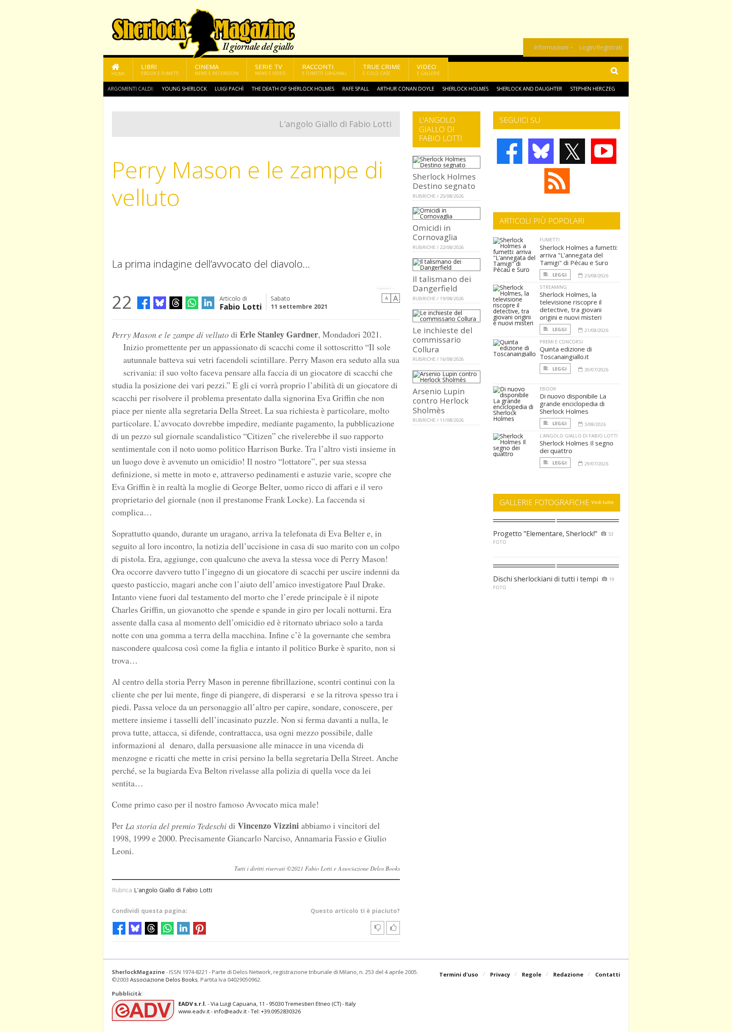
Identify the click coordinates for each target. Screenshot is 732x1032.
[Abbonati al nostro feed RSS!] (557, 180)
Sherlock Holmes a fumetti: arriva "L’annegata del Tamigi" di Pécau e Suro (579, 255)
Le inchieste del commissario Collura (442, 339)
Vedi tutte (602, 502)
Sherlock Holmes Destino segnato (444, 181)
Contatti (607, 974)
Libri (160, 69)
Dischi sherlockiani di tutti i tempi (545, 579)
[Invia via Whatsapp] (192, 303)
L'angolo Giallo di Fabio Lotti (335, 124)
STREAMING (553, 287)
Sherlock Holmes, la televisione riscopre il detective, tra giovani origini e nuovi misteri (571, 305)
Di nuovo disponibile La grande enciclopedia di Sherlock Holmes (573, 403)
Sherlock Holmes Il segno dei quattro (576, 447)
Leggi (559, 274)
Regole (531, 974)
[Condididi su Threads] (176, 303)
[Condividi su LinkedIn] (208, 303)
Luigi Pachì (229, 88)
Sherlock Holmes (465, 88)
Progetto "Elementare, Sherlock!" (545, 533)
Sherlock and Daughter (529, 88)
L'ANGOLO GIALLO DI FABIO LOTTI (579, 435)
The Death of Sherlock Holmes (293, 88)
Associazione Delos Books (164, 979)
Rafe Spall (355, 88)
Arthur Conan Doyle (405, 88)
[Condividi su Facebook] (143, 303)
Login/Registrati (600, 47)
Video (428, 69)
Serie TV (270, 69)
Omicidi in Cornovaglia (435, 232)
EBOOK (548, 388)
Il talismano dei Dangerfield (442, 283)
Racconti (324, 69)
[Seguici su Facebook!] (509, 151)
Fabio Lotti (240, 306)
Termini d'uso (458, 974)
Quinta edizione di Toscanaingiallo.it (566, 353)
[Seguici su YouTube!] (603, 151)
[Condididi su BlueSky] (159, 303)
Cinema (217, 69)
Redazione (568, 974)
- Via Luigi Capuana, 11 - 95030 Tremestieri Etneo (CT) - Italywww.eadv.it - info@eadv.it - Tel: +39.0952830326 (267, 1007)
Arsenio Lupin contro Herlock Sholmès (441, 400)
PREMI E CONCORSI (561, 341)
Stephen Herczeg (592, 88)
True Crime (382, 69)
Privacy (500, 974)
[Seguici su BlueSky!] (541, 151)
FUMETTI (550, 239)
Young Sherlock (184, 88)
